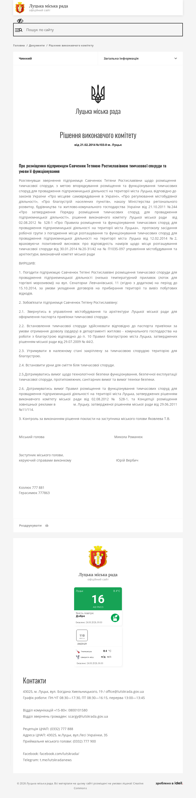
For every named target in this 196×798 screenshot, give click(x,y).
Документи (37, 45)
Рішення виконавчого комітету (71, 45)
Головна (19, 45)
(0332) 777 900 (84, 741)
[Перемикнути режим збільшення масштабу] (20, 21)
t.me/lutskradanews (56, 760)
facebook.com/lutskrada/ (59, 753)
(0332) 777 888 (61, 728)
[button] (33, 525)
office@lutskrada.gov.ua (125, 691)
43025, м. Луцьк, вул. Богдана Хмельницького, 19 (63, 691)
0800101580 (77, 710)
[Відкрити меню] (17, 30)
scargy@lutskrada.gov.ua (88, 716)
